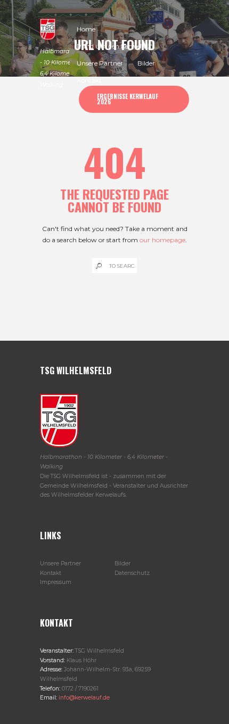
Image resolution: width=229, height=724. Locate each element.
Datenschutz (132, 573)
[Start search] (98, 266)
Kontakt (50, 573)
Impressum (55, 582)
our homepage (162, 240)
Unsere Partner (60, 563)
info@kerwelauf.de (83, 697)
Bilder (122, 563)
